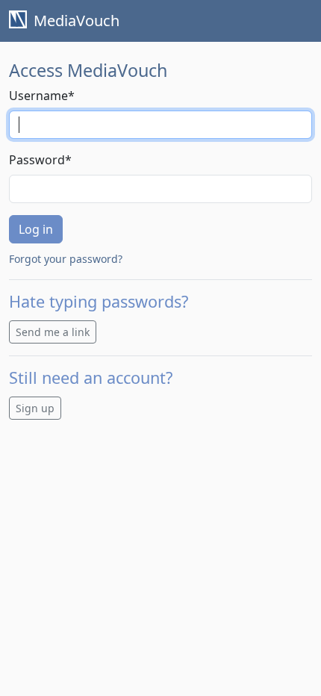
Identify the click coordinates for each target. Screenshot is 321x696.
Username (42, 95)
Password (40, 160)
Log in (36, 229)
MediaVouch (74, 20)
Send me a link (53, 332)
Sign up (35, 408)
